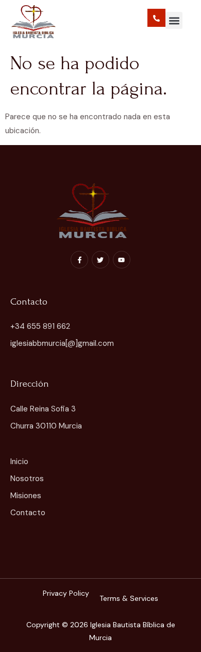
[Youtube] (121, 259)
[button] (173, 20)
